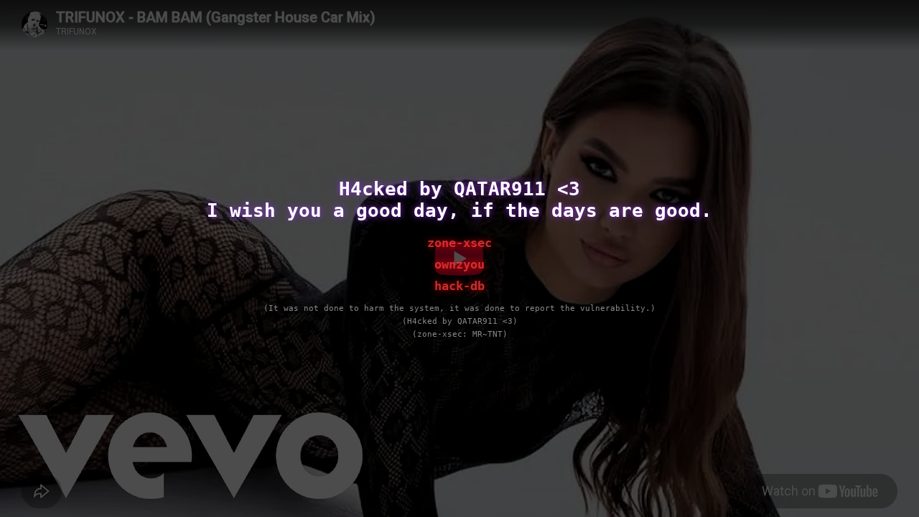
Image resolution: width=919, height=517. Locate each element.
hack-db (459, 286)
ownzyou (459, 264)
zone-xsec (459, 243)
